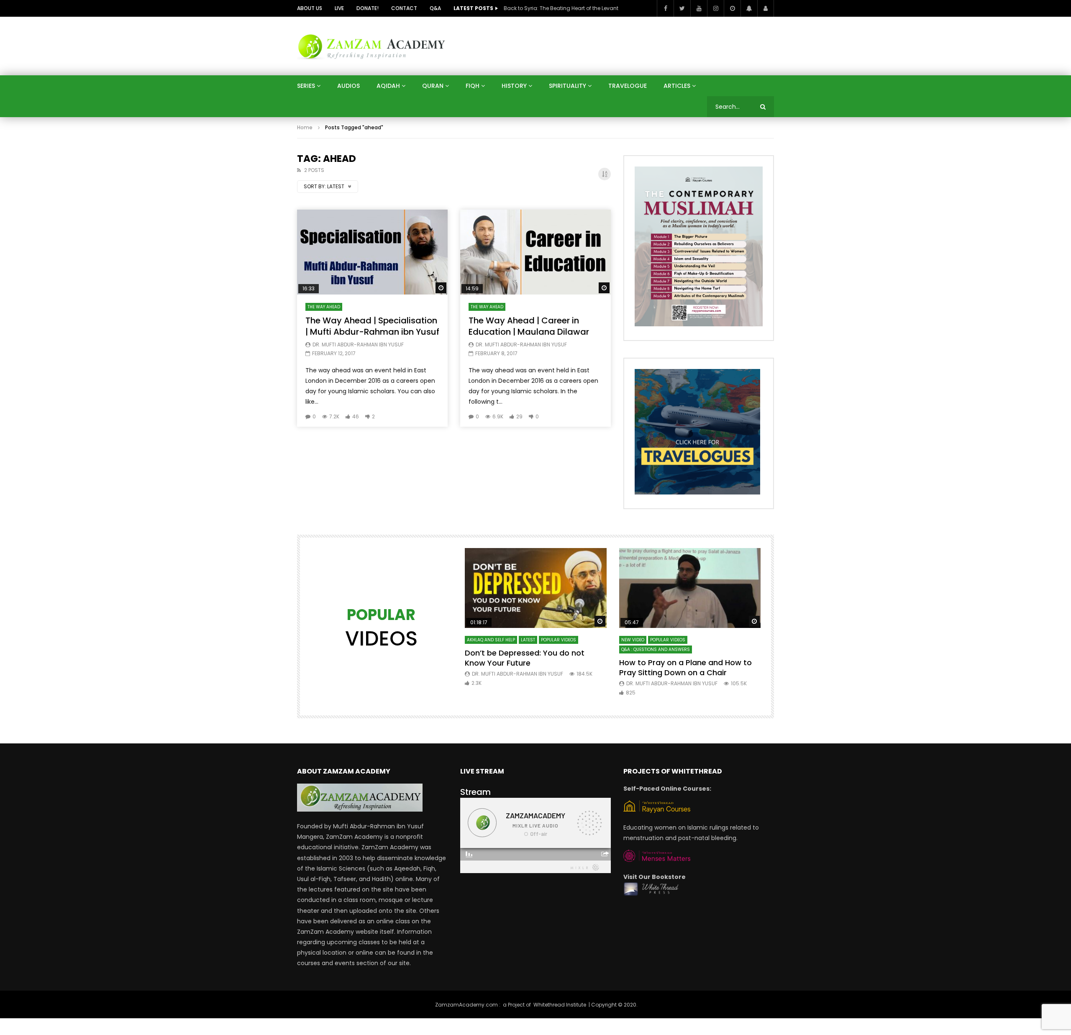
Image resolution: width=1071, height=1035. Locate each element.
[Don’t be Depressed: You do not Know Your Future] (536, 588)
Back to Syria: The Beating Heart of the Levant (561, 8)
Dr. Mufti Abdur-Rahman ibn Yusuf (358, 344)
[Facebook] (665, 8)
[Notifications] (748, 8)
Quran (432, 86)
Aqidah (388, 86)
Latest (528, 640)
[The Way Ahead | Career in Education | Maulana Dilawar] (535, 252)
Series (306, 86)
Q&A (435, 8)
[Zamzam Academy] (371, 45)
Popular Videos (558, 640)
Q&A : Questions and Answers (655, 649)
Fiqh (472, 86)
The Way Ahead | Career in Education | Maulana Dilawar (529, 326)
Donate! (367, 8)
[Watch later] (732, 8)
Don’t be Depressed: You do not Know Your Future (524, 658)
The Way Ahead (323, 307)
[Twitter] (682, 8)
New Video (632, 640)
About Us (309, 8)
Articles (677, 86)
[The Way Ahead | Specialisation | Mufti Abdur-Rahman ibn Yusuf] (372, 252)
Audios (348, 86)
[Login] (765, 8)
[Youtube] (698, 8)
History (514, 86)
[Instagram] (715, 8)
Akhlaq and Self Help (491, 640)
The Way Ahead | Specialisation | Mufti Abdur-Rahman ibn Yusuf (372, 326)
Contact (404, 8)
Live (339, 8)
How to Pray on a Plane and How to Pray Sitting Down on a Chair (685, 667)
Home (305, 127)
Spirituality (567, 86)
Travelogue (627, 86)
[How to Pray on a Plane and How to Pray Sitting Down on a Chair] (690, 588)
